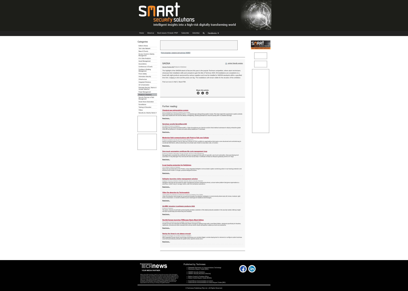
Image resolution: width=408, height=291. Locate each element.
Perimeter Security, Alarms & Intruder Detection (148, 88)
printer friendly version (235, 63)
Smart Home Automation (146, 102)
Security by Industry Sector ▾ (148, 113)
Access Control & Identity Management (146, 55)
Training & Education (145, 107)
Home (141, 33)
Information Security (145, 76)
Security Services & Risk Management (146, 98)
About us (150, 33)
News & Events (143, 51)
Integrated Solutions (145, 82)
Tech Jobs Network (144, 48)
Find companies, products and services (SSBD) (175, 53)
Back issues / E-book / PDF (167, 33)
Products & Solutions (145, 95)
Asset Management (145, 61)
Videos (141, 110)
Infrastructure (143, 79)
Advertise (196, 33)
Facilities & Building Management (145, 70)
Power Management (145, 92)
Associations (143, 64)
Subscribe (185, 33)
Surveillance (142, 104)
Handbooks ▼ (213, 33)
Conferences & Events (145, 67)
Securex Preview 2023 (168, 67)
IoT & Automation (144, 85)
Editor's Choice (143, 46)
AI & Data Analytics (145, 58)
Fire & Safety (143, 74)
